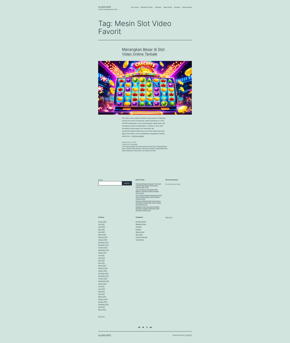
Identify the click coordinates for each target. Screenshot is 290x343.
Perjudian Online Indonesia (133, 148)
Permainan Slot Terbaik (148, 148)
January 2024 (102, 302)
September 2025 (103, 250)
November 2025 (103, 245)
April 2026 (101, 232)
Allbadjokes (104, 7)
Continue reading (137, 136)
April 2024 (101, 294)
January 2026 (102, 240)
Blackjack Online (147, 7)
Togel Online (167, 7)
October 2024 (102, 278)
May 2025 (101, 260)
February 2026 (103, 237)
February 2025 (103, 268)
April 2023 (101, 307)
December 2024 (103, 273)
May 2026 (101, 229)
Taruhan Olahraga (141, 237)
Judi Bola (158, 7)
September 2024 (103, 281)
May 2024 (101, 291)
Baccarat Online (141, 221)
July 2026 (101, 224)
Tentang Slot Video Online (133, 150)
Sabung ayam (187, 7)
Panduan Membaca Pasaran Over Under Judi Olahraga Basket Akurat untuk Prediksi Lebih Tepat (148, 185)
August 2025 (102, 253)
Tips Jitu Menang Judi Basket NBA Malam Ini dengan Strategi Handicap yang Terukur (147, 191)
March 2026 (102, 234)
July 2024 (101, 286)
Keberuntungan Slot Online (134, 146)
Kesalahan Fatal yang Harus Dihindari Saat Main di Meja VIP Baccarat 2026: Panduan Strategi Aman (148, 208)
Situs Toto (169, 217)
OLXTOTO (188, 335)
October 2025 (102, 247)
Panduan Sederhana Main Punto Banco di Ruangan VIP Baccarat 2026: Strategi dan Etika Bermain (148, 202)
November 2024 (103, 276)
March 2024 (102, 297)
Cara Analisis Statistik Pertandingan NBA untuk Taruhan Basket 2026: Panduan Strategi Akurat (149, 197)
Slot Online (135, 7)
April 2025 (101, 263)
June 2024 (101, 289)
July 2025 (101, 255)
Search (100, 180)
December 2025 (103, 242)
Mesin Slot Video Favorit (149, 146)
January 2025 (102, 271)
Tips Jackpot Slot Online (149, 150)
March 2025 (102, 265)
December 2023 (103, 304)
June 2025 (101, 258)
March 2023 (102, 309)
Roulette (177, 7)
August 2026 (102, 221)
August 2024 (102, 284)
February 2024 (103, 299)
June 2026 (101, 227)
